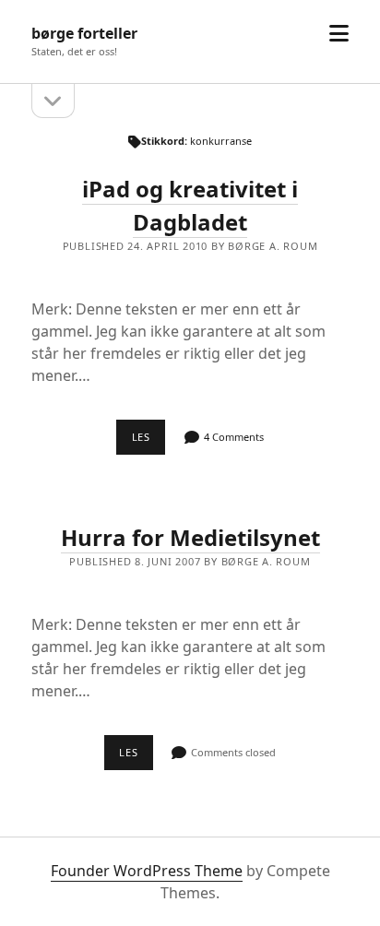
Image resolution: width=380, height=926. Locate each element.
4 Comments (234, 437)
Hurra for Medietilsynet (190, 537)
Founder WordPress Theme (147, 871)
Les (148, 442)
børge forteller (84, 33)
